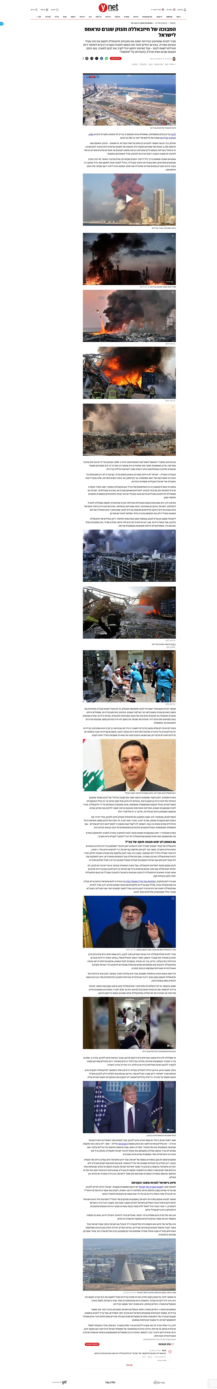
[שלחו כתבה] (91, 58)
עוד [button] (39, 17)
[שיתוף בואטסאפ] (106, 58)
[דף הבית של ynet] (108, 12)
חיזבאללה (143, 64)
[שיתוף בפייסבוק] (101, 58)
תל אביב (155, 9)
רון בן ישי (135, 64)
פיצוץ (150, 64)
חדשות (172, 23)
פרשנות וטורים (161, 23)
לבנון (166, 64)
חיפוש (53, 9)
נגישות (42, 9)
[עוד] (83, 58)
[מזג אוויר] (163, 10)
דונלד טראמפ (159, 64)
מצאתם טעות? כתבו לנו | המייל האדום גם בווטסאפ (159, 1339)
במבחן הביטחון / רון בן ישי (142, 23)
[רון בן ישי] (173, 59)
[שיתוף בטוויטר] (96, 58)
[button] (151, 9)
